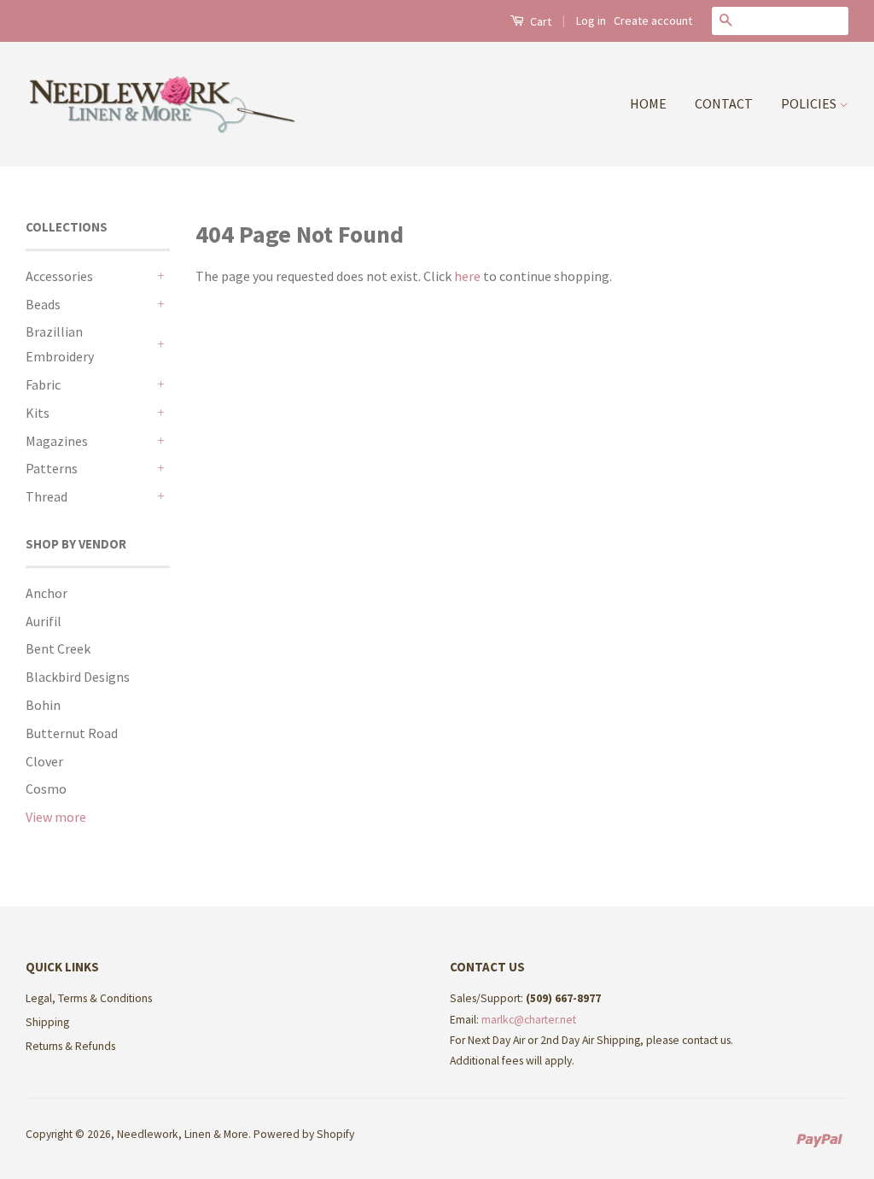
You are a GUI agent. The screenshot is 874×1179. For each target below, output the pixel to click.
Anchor (46, 592)
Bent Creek (58, 648)
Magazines (57, 440)
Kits (38, 412)
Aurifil (43, 621)
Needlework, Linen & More (182, 1134)
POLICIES (810, 103)
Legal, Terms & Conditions (89, 998)
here (467, 275)
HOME (648, 103)
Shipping (47, 1022)
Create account (653, 20)
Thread (46, 496)
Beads (43, 304)
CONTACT (724, 103)
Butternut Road (72, 733)
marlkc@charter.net (528, 1019)
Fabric (43, 384)
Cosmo (46, 788)
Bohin (43, 704)
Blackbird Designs (78, 676)
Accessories (59, 275)
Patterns (52, 468)
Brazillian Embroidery (60, 344)
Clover (44, 761)
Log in (591, 20)
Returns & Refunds (70, 1046)
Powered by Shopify (303, 1134)
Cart (539, 21)
